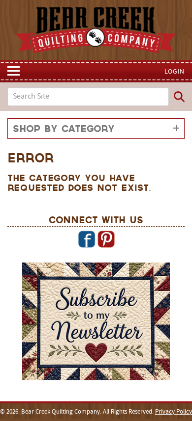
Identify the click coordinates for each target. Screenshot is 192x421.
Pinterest (106, 239)
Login (174, 72)
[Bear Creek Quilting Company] (96, 323)
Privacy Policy (173, 412)
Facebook (87, 239)
